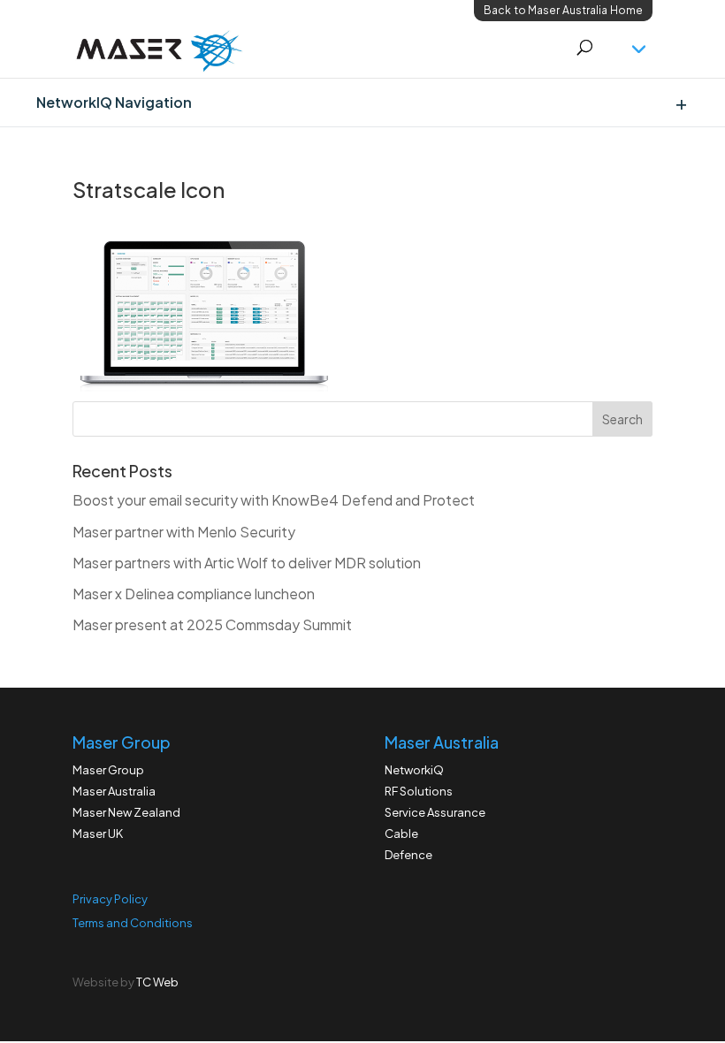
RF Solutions (419, 791)
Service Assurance (435, 812)
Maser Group (108, 770)
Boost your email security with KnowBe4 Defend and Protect (273, 500)
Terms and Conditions (132, 923)
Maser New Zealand (126, 812)
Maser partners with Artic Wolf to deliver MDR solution (246, 562)
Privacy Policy (110, 899)
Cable (401, 833)
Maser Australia (114, 791)
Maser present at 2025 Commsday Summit (212, 624)
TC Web (157, 982)
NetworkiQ (414, 770)
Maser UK (97, 833)
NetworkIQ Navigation (114, 102)
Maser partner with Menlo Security (183, 531)
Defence (408, 855)
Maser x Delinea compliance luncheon (193, 593)
